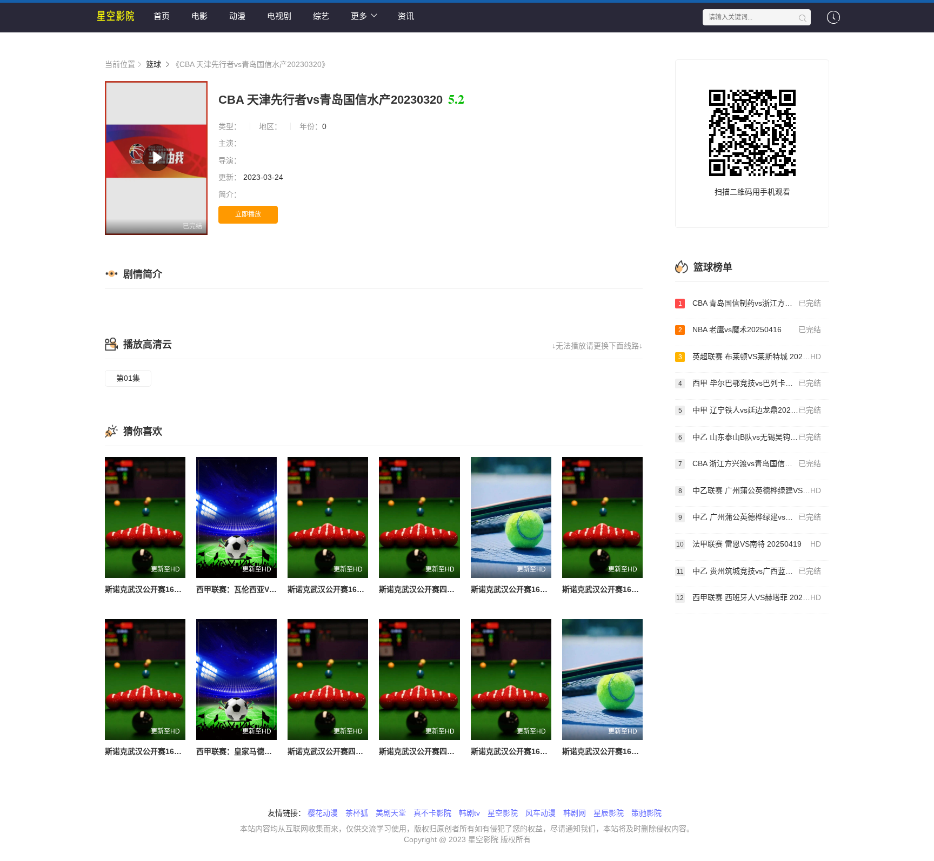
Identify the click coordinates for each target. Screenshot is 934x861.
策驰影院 (646, 813)
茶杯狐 (356, 813)
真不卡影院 (432, 813)
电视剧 (279, 16)
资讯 (406, 16)
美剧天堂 (391, 813)
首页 (162, 16)
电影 (199, 16)
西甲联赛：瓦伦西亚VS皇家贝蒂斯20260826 (271, 589)
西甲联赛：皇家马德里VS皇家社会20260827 (271, 751)
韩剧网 (574, 813)
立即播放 (248, 214)
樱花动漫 (323, 813)
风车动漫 (540, 813)
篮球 (153, 64)
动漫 (237, 16)
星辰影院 (608, 813)
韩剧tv (469, 813)
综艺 (321, 16)
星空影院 (503, 813)
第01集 (128, 378)
